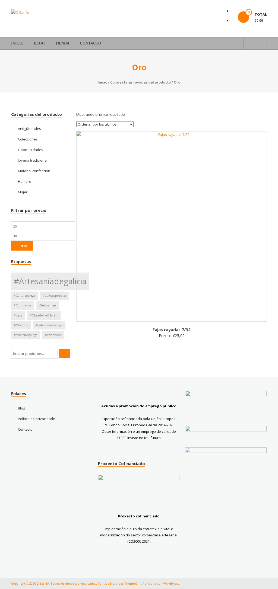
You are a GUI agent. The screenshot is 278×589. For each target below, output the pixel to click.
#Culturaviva (22, 305)
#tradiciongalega (25, 335)
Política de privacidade (36, 418)
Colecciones (28, 139)
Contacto (90, 43)
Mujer (22, 192)
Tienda (62, 43)
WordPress (171, 583)
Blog (39, 43)
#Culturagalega (24, 295)
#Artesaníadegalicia (50, 281)
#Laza (18, 315)
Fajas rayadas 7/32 (172, 329)
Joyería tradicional (33, 160)
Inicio (17, 43)
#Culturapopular (55, 295)
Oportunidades (30, 149)
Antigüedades (29, 128)
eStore (113, 583)
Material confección (34, 170)
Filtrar (22, 245)
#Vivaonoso (53, 335)
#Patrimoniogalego (49, 325)
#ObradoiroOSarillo (44, 315)
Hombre (24, 181)
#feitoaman (47, 305)
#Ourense (21, 325)
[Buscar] (64, 353)
